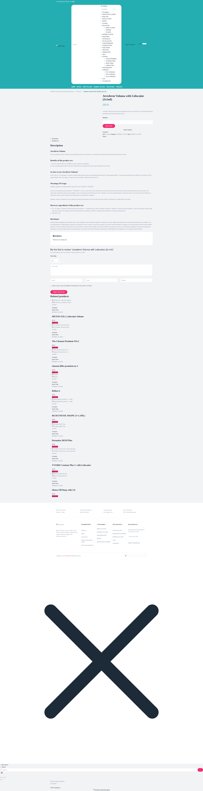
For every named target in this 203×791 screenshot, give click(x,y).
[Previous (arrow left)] (0, 779)
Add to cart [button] (55, 323)
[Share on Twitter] (109, 136)
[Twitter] (140, 1)
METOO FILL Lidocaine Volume (68, 316)
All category (105, 12)
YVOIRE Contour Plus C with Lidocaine (71, 465)
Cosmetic (105, 23)
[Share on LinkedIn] (110, 136)
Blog (82, 534)
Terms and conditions (87, 545)
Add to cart (108, 126)
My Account (5, 765)
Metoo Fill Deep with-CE (64, 490)
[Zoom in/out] (0, 777)
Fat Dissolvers (106, 39)
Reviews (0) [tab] (55, 141)
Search (4, 767)
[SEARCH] (200, 770)
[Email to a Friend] (113, 136)
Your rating (53, 256)
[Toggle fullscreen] (2, 777)
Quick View (55, 310)
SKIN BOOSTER (107, 67)
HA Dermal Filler (107, 41)
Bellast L (56, 391)
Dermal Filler (106, 25)
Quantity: (105, 117)
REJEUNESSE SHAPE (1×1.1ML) (68, 415)
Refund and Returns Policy (87, 541)
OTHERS (105, 56)
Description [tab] (55, 139)
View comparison (55, 788)
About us (83, 530)
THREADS (105, 70)
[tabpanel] (101, 238)
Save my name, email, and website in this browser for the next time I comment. (72, 285)
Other (103, 54)
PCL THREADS (110, 72)
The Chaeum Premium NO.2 (65, 341)
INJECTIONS (106, 48)
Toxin (103, 79)
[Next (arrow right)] (2, 779)
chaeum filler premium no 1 (65, 366)
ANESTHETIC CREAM (109, 14)
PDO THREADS (110, 74)
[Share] (3, 777)
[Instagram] (143, 1)
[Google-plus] (146, 1)
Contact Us (84, 537)
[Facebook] (138, 1)
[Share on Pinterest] (112, 136)
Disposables (105, 36)
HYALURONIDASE (107, 43)
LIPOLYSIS (105, 50)
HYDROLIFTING (107, 45)
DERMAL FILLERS (107, 34)
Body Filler (105, 16)
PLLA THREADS (111, 76)
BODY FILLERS (106, 19)
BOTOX (104, 21)
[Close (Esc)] (5, 777)
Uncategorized (106, 81)
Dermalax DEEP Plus (62, 440)
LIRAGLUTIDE (106, 52)
